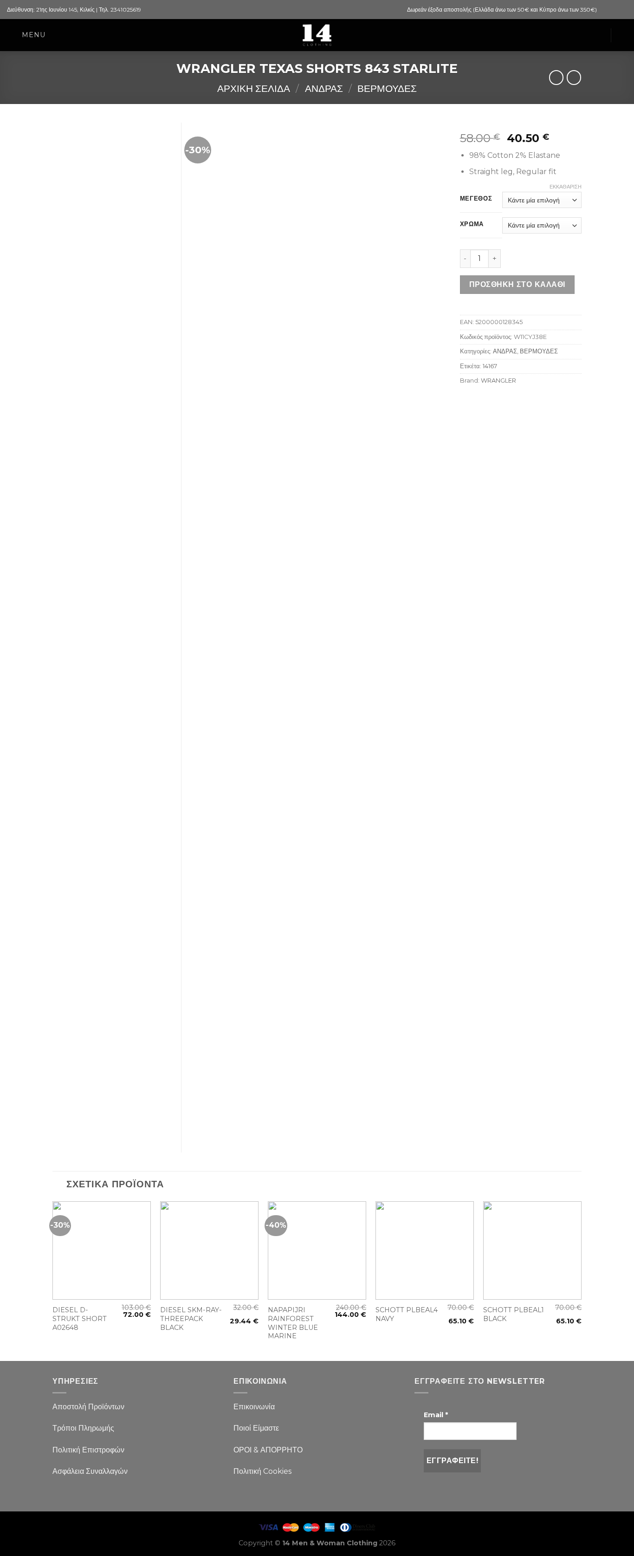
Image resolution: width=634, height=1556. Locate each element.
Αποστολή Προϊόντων (88, 1406)
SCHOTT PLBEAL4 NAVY (406, 1314)
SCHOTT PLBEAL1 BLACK (513, 1314)
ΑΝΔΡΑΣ (324, 88)
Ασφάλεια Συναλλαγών (90, 1471)
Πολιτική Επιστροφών (88, 1449)
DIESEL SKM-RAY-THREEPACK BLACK (191, 1318)
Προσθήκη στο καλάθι (517, 284)
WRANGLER (498, 380)
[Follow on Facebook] (605, 10)
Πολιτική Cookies (262, 1471)
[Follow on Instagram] (613, 10)
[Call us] (622, 10)
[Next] (581, 1280)
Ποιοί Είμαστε (256, 1428)
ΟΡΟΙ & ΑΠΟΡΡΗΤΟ (268, 1449)
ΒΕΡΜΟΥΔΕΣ (387, 88)
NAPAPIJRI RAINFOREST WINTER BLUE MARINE (293, 1323)
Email (436, 1415)
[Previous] (53, 1280)
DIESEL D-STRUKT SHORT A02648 (79, 1318)
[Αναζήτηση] (623, 35)
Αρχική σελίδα (253, 88)
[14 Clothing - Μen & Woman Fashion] (317, 35)
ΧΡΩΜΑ (472, 224)
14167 (490, 366)
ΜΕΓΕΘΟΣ (476, 198)
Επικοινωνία (254, 1406)
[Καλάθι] (598, 35)
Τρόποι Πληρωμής (83, 1428)
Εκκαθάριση (566, 186)
